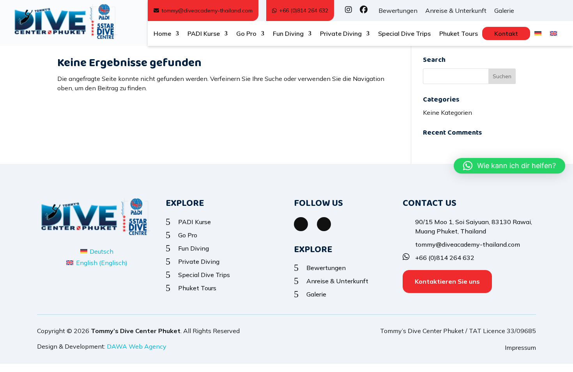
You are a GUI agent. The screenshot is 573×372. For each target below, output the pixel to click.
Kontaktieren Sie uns (447, 281)
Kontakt (506, 33)
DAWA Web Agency (136, 346)
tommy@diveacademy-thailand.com (207, 10)
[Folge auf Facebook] (301, 224)
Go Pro (246, 34)
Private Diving (341, 34)
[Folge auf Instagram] (324, 224)
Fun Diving (288, 34)
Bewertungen (397, 10)
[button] (509, 166)
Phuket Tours (458, 34)
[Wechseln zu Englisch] (553, 35)
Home (162, 34)
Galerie (504, 10)
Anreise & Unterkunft (455, 10)
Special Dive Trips (404, 34)
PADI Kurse (203, 34)
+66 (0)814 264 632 (303, 10)
